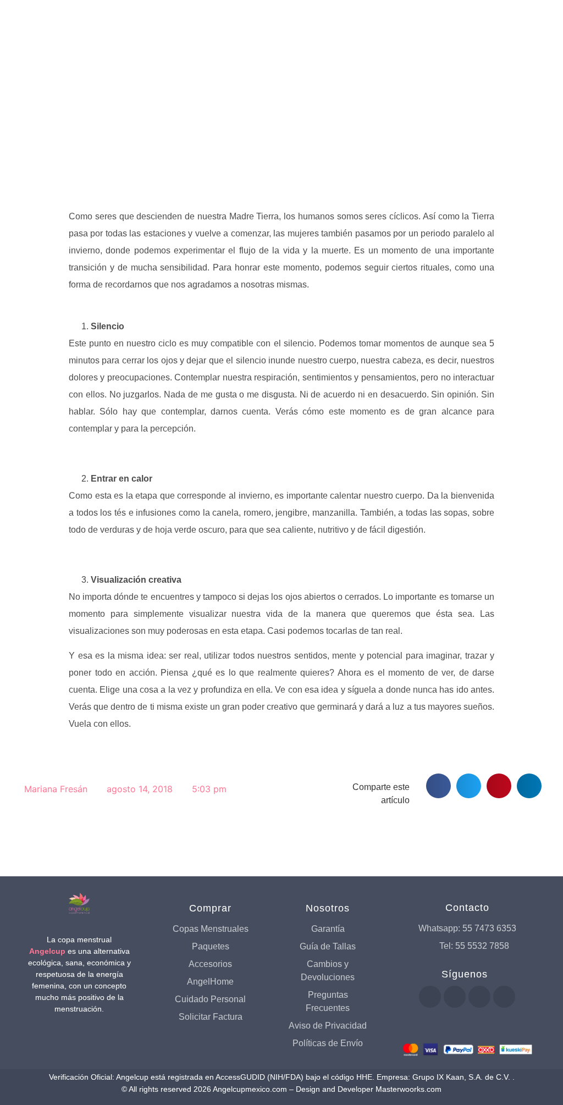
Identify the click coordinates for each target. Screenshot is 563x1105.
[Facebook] (430, 997)
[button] (438, 786)
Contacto (467, 907)
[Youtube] (455, 997)
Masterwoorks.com (408, 1089)
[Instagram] (479, 997)
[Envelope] (504, 997)
